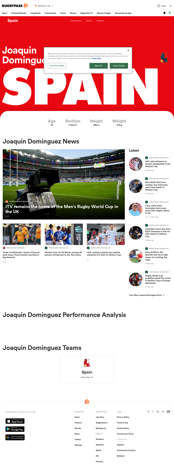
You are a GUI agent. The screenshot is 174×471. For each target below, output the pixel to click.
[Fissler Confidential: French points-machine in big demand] (22, 244)
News (4, 13)
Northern (100, 439)
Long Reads (35, 13)
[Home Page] (15, 5)
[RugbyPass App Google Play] (30, 429)
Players (73, 13)
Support (120, 444)
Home (77, 417)
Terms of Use (122, 422)
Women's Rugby (104, 13)
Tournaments (50, 13)
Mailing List (101, 428)
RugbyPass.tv (102, 422)
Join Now (100, 417)
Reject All (98, 66)
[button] (76, 20)
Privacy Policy (123, 417)
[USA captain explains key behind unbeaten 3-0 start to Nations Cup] (106, 244)
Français (99, 461)
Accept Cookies (119, 66)
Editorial (120, 456)
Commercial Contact (126, 450)
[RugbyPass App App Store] (30, 421)
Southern (100, 444)
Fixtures (78, 422)
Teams (63, 13)
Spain (12, 21)
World (98, 450)
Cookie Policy (123, 428)
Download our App (123, 13)
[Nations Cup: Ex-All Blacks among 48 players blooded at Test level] (64, 244)
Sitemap (78, 445)
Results (78, 428)
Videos (78, 439)
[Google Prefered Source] (30, 437)
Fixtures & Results (18, 13)
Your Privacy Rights (57, 66)
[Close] (128, 50)
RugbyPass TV (86, 13)
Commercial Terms (125, 433)
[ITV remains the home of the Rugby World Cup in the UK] (64, 184)
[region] (88, 60)
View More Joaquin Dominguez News (145, 295)
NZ (97, 456)
